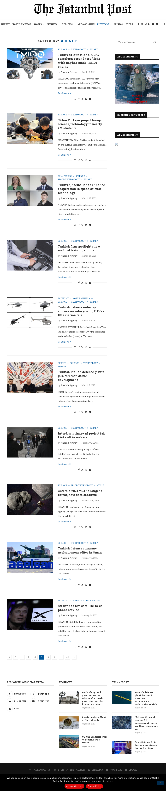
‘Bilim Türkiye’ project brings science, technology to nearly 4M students (80, 124)
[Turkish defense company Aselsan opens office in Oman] (30, 557)
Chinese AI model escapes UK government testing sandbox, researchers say (146, 723)
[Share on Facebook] (79, 98)
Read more (63, 93)
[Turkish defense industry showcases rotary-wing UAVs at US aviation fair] (30, 312)
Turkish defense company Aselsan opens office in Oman (80, 550)
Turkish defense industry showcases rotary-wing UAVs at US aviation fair (82, 311)
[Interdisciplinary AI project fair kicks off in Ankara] (30, 442)
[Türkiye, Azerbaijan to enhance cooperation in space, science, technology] (30, 190)
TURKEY (5, 24)
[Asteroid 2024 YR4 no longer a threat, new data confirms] (30, 499)
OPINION (118, 24)
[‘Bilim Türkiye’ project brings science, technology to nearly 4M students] (30, 128)
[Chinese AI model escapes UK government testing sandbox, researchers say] (121, 722)
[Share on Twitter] (82, 98)
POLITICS (67, 24)
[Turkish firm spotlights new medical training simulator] (30, 255)
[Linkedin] (149, 24)
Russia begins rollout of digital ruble (94, 719)
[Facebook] (138, 24)
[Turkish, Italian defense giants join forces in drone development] (30, 377)
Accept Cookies (74, 786)
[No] (160, 783)
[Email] (157, 24)
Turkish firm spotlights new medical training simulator (79, 248)
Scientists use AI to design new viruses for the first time (146, 745)
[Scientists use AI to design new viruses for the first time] (121, 747)
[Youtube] (153, 24)
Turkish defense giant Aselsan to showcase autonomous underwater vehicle (146, 698)
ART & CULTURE (86, 24)
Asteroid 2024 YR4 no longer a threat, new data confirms (80, 493)
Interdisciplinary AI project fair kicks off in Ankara (82, 435)
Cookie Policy (94, 786)
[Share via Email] (90, 98)
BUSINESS (52, 24)
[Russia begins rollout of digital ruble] (69, 722)
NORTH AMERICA (21, 24)
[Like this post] (75, 98)
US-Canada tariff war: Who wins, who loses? (94, 739)
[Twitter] (142, 24)
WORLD (38, 24)
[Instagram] (146, 24)
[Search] (164, 24)
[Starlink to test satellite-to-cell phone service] (30, 614)
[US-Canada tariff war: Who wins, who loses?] (69, 741)
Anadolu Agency (69, 71)
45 (67, 657)
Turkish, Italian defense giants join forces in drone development (81, 376)
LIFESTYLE (103, 24)
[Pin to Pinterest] (86, 98)
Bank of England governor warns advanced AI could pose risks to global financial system (93, 698)
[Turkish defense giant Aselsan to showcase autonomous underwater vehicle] (121, 697)
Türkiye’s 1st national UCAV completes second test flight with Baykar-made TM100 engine (79, 60)
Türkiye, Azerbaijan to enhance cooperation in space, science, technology (81, 189)
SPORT (129, 24)
